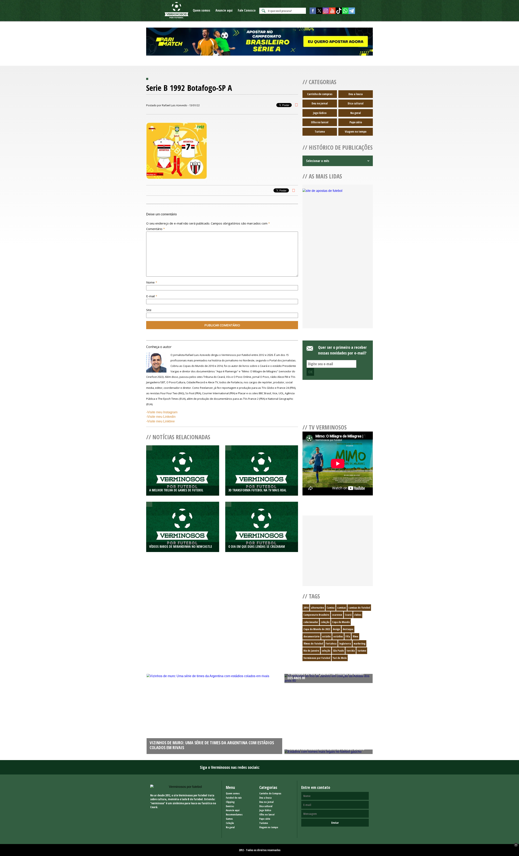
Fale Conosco (247, 10)
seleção (326, 650)
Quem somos (201, 10)
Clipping (230, 802)
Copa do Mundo (341, 622)
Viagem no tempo (355, 131)
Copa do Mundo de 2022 (316, 629)
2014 (305, 607)
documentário (311, 636)
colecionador (310, 622)
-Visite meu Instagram (161, 412)
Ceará (348, 614)
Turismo (320, 131)
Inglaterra (345, 643)
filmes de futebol (313, 643)
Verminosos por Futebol (316, 658)
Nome (151, 282)
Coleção (230, 823)
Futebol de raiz (234, 797)
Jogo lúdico (319, 113)
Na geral (355, 113)
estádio (326, 636)
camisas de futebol (359, 607)
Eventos (230, 806)
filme (355, 636)
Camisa (331, 607)
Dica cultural (356, 103)
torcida (350, 650)
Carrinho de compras (319, 94)
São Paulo (338, 650)
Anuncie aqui (224, 10)
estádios (338, 636)
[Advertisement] (337, 291)
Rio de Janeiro (311, 650)
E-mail (151, 296)
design (336, 629)
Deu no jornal (320, 103)
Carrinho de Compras (270, 793)
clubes (357, 614)
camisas (341, 607)
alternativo (317, 607)
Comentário (155, 229)
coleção (325, 622)
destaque (348, 629)
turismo (361, 650)
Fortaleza (331, 643)
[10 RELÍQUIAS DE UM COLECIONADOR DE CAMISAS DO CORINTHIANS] (214, 676)
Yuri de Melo (340, 658)
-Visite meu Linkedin (161, 416)
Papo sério (356, 122)
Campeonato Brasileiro (316, 614)
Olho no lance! (319, 122)
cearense (337, 614)
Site (148, 310)
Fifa (347, 636)
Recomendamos (234, 814)
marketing (359, 643)
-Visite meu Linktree (160, 421)
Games (229, 819)
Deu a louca (356, 94)
